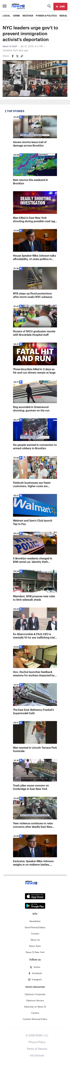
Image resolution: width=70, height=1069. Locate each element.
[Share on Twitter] (17, 56)
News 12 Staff (10, 46)
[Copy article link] (22, 56)
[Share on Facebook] (12, 56)
